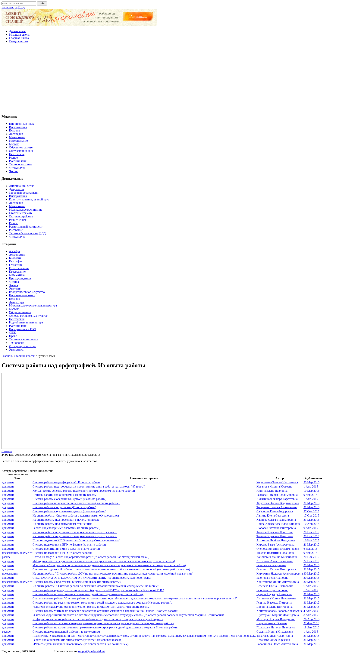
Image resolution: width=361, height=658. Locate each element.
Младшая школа (19, 34)
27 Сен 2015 (311, 511)
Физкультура (17, 167)
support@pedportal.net (91, 651)
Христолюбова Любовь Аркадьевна (279, 610)
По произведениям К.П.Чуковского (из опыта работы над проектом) (76, 540)
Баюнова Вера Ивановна (272, 577)
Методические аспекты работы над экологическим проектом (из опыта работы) (84, 490)
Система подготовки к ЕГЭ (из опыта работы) (62, 552)
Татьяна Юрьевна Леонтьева (274, 532)
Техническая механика (23, 339)
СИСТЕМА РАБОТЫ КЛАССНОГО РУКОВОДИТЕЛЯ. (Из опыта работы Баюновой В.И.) (92, 577)
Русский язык (18, 161)
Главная (7, 356)
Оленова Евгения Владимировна (277, 548)
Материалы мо (18, 140)
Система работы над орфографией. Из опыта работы (66, 482)
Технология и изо (20, 164)
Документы (16, 189)
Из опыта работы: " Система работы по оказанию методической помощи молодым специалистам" (96, 586)
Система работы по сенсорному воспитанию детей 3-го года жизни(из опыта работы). (88, 594)
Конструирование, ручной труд (29, 199)
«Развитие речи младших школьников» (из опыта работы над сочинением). (81, 644)
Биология (15, 258)
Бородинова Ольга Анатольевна (277, 644)
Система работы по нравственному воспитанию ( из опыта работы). (76, 503)
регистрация (9, 7)
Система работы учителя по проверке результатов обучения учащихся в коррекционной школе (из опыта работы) (105, 610)
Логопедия (16, 133)
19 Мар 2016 (311, 490)
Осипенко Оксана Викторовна (276, 569)
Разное (13, 157)
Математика (17, 137)
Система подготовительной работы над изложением (66, 631)
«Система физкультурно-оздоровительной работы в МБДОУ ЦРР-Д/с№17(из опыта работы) (91, 606)
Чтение (13, 171)
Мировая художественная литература (33, 305)
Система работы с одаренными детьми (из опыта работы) (69, 511)
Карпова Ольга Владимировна (276, 519)
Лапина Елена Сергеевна (272, 515)
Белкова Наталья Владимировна (277, 494)
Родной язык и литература (26, 322)
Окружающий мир (21, 150)
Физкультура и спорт (22, 346)
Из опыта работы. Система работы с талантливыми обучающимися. (76, 515)
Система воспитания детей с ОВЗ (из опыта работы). (67, 548)
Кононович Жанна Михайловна (276, 557)
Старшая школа (19, 38)
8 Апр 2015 (310, 615)
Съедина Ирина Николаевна (274, 631)
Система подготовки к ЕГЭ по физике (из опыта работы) (69, 544)
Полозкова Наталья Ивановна (275, 627)
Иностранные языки (22, 295)
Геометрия (15, 264)
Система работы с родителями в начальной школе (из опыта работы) (77, 581)
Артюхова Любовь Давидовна (275, 540)
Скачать (7, 451)
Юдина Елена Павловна (271, 490)
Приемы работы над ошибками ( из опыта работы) (65, 494)
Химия (13, 285)
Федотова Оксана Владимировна (277, 503)
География (15, 261)
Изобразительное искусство (27, 291)
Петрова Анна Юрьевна (271, 623)
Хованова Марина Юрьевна (274, 486)
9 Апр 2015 (310, 528)
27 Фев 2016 (311, 623)
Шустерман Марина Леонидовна (277, 615)
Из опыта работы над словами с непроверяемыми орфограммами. (75, 532)
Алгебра (14, 251)
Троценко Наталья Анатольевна (276, 507)
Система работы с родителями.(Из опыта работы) (64, 507)
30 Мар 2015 (311, 573)
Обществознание (20, 312)
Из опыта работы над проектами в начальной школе (66, 519)
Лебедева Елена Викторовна (274, 586)
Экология (15, 288)
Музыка (14, 144)
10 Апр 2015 (311, 523)
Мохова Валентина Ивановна (275, 552)
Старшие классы (24, 356)
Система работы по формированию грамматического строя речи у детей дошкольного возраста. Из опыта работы (105, 627)
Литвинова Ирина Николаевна (276, 598)
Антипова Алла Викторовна (274, 561)
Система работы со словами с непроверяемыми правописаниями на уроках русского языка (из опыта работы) (103, 623)
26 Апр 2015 (311, 619)
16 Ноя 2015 (311, 540)
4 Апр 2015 (310, 610)
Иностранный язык (21, 123)
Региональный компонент (25, 226)
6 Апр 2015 (310, 586)
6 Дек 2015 (310, 548)
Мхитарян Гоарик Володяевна (275, 619)
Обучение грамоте (21, 147)
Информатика (18, 127)
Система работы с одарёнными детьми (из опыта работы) (69, 499)
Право (13, 336)
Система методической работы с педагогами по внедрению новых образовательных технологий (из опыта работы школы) (111, 569)
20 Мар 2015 (311, 482)
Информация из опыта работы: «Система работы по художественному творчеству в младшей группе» (98, 619)
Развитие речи (18, 219)
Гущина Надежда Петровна (274, 594)
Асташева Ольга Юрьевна (273, 639)
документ (8, 482)
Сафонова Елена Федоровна (274, 511)
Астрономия (17, 254)
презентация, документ (17, 552)
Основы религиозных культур (28, 315)
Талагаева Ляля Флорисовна (274, 635)
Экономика (16, 349)
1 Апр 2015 (310, 486)
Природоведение (20, 278)
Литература (16, 302)
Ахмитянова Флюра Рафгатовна (277, 499)
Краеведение (17, 271)
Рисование (16, 230)
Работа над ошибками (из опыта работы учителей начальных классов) (77, 639)
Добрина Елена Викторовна (274, 606)
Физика (14, 281)
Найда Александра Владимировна (278, 523)
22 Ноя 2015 (311, 561)
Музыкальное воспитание (25, 209)
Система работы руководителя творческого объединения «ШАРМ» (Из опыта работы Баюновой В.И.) (98, 590)
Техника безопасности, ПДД (27, 233)
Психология (16, 154)
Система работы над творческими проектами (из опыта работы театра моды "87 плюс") (89, 486)
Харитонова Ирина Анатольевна (277, 581)
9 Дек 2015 (310, 494)
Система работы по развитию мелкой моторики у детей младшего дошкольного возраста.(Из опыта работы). (102, 602)
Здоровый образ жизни (24, 192)
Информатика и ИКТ (22, 329)
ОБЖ (12, 332)
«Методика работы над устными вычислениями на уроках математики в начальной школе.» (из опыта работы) (104, 561)
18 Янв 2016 (311, 627)
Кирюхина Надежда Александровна (279, 573)
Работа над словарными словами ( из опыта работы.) (66, 528)
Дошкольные (17, 31)
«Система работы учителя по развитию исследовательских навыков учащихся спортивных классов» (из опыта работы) (109, 565)
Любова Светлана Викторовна (276, 528)
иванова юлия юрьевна (271, 565)
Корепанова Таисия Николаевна (277, 482)
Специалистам (18, 41)
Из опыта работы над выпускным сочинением (62, 523)
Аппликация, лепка (21, 185)
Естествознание (19, 268)
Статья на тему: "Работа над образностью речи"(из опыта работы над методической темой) (91, 557)
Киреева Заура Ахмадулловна (275, 544)
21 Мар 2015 (311, 544)
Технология (16, 342)
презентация (10, 573)
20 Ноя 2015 (311, 532)
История (14, 130)
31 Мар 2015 (311, 503)
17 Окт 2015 (311, 515)
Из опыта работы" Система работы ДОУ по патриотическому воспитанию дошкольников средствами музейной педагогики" (113, 573)
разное (6, 557)
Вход (21, 7)
